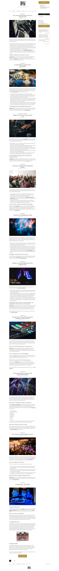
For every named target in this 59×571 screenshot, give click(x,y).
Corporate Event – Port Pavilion (22, 484)
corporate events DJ (31, 458)
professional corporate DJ (14, 91)
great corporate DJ (30, 250)
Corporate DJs (11, 348)
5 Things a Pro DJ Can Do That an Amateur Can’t (22, 115)
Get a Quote (44, 2)
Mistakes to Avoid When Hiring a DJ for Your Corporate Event (22, 263)
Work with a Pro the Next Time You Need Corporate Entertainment (22, 374)
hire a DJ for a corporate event (16, 404)
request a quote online (16, 479)
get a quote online (27, 110)
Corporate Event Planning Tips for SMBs (22, 215)
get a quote (15, 58)
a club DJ (15, 355)
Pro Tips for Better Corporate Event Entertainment (22, 65)
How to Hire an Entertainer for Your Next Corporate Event (22, 16)
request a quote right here (13, 429)
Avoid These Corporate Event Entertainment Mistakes (22, 166)
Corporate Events (22, 63)
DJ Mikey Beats (11, 56)
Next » (15, 560)
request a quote (23, 258)
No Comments (24, 18)
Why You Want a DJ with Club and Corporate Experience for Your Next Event (22, 317)
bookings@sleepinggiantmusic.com (44, 23)
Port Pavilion (23, 508)
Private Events (25, 113)
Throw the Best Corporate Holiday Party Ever (22, 434)
